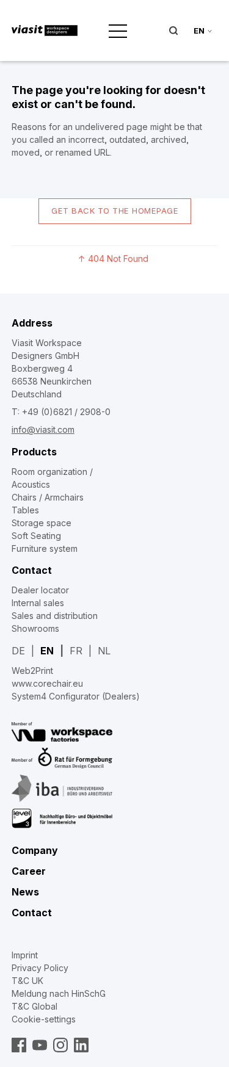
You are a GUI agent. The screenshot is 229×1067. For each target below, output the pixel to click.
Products (34, 452)
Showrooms (35, 628)
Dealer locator (40, 590)
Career (29, 871)
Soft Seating (36, 535)
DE (18, 651)
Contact (32, 570)
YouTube (39, 1045)
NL (104, 651)
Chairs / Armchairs (48, 497)
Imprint (25, 955)
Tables (25, 510)
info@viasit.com (43, 429)
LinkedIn (81, 1045)
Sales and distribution (55, 615)
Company (35, 850)
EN (47, 651)
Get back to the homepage (114, 210)
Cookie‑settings (44, 1019)
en (199, 30)
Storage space (41, 523)
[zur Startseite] (45, 31)
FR (76, 651)
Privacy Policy (40, 968)
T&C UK (27, 980)
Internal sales (38, 603)
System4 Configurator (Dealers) (76, 696)
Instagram (60, 1045)
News (25, 892)
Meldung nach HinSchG (59, 993)
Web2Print (32, 670)
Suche (173, 30)
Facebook (19, 1045)
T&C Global (34, 1006)
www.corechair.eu (47, 683)
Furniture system (45, 548)
